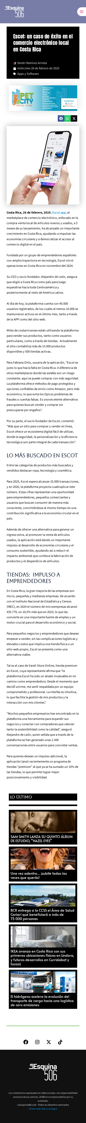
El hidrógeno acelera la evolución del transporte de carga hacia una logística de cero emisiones (42, 1000)
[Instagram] (37, 1042)
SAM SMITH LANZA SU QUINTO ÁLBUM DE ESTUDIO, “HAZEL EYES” (42, 838)
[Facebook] (25, 1042)
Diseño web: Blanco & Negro (43, 1108)
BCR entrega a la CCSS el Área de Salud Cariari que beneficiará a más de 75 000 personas (42, 914)
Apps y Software (28, 73)
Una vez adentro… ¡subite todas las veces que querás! (39, 875)
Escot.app (59, 212)
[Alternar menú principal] (81, 11)
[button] (61, 118)
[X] (48, 1042)
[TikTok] (60, 1042)
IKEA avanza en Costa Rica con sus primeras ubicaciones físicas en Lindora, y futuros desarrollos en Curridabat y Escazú (42, 957)
